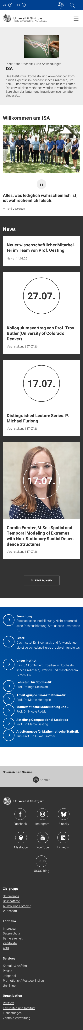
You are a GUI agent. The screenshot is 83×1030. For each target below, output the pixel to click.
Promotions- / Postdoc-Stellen (23, 980)
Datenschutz (11, 933)
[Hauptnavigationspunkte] (76, 18)
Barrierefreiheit (13, 938)
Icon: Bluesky (63, 814)
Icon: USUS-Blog (41, 861)
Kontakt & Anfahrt (15, 966)
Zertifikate (10, 943)
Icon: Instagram (42, 814)
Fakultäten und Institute (19, 1008)
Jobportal (9, 976)
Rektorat (8, 1003)
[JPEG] (41, 149)
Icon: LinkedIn (63, 837)
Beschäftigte (11, 901)
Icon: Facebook (20, 814)
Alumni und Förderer (16, 906)
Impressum (10, 928)
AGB (6, 948)
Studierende (11, 896)
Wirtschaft (10, 911)
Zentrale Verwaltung (16, 1018)
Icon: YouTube (42, 837)
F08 (18, 4)
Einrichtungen (12, 1013)
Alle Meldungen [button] (42, 580)
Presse (7, 971)
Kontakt (45, 780)
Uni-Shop (9, 985)
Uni (4, 4)
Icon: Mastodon (21, 837)
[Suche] (72, 5)
